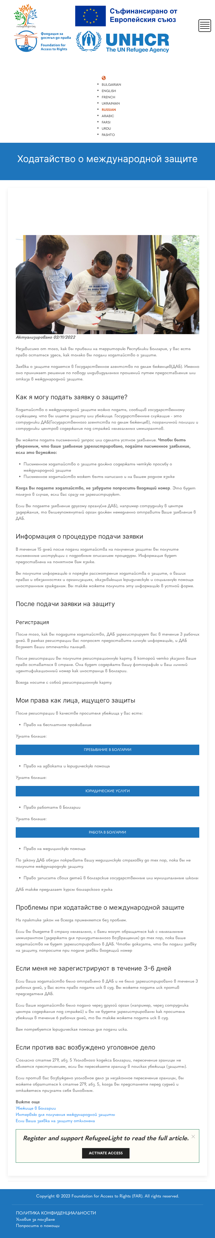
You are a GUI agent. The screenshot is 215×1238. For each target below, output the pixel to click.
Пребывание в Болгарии (107, 750)
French (108, 97)
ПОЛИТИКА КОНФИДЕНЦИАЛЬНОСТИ (56, 1213)
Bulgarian (111, 85)
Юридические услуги (107, 791)
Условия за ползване (35, 1219)
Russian (109, 110)
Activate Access (106, 1153)
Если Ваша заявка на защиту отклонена (55, 1120)
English (109, 91)
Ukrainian (111, 103)
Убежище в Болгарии (36, 1108)
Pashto (108, 135)
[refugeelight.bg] (97, 29)
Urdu (106, 128)
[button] (205, 25)
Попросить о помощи (38, 1225)
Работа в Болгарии (107, 832)
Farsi (106, 122)
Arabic (108, 116)
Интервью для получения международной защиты (65, 1114)
